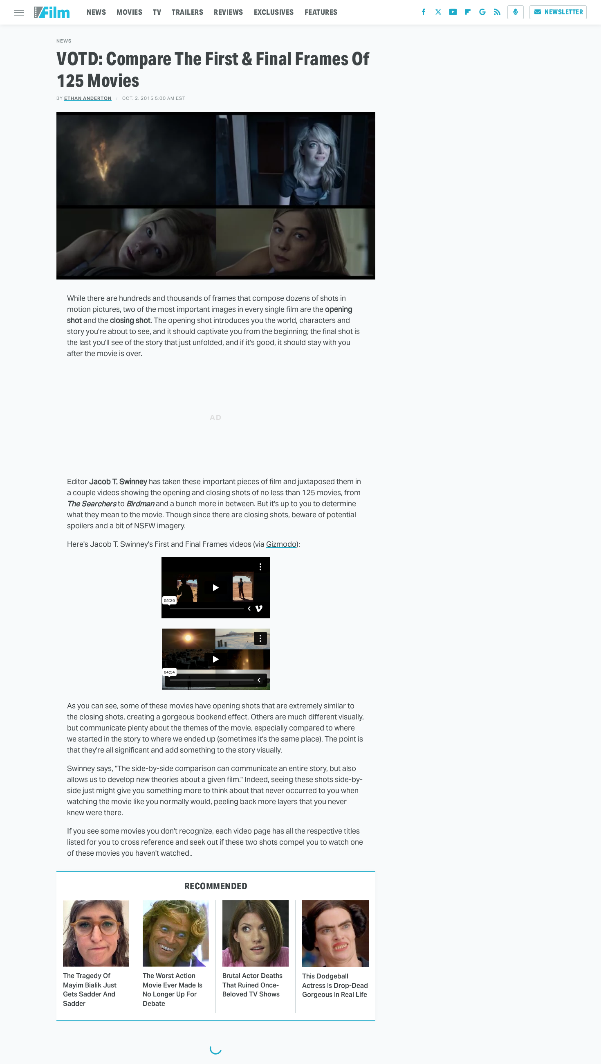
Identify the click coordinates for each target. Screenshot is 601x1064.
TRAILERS (187, 12)
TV (157, 12)
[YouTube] (453, 13)
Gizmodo (281, 544)
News (64, 41)
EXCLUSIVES (274, 12)
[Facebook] (423, 13)
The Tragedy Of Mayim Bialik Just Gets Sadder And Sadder (90, 990)
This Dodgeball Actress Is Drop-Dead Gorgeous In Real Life (335, 985)
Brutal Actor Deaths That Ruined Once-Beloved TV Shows (252, 985)
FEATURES (321, 12)
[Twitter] (438, 13)
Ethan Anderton (88, 98)
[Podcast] (515, 12)
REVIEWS (228, 12)
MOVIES (129, 12)
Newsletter (564, 12)
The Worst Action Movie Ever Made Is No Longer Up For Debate (172, 990)
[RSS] (497, 13)
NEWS (96, 12)
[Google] (482, 13)
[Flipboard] (467, 13)
